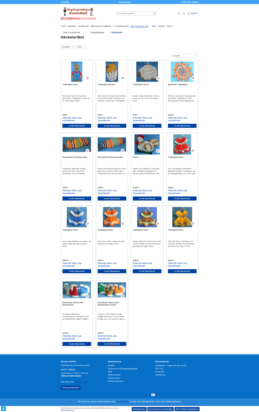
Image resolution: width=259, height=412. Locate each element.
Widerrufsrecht (114, 375)
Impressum (159, 372)
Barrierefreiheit (114, 378)
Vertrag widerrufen (70, 388)
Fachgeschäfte (125, 2)
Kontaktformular (81, 382)
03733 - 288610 (68, 370)
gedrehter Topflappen (178, 84)
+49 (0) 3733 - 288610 (189, 2)
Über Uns (159, 369)
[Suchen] (154, 13)
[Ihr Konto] (184, 13)
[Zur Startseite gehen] (78, 13)
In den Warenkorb (77, 126)
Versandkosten (122, 401)
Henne (136, 157)
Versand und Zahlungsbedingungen (122, 369)
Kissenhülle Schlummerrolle (74, 157)
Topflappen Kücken (106, 84)
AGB (110, 372)
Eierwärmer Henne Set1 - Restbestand (73, 304)
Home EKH (65, 2)
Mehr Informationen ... (68, 410)
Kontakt (111, 365)
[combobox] (134, 13)
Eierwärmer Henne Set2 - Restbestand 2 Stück (109, 304)
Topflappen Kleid (175, 157)
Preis (79, 47)
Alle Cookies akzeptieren (187, 409)
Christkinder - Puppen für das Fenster (170, 365)
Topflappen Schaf (141, 84)
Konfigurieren (139, 409)
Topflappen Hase (70, 84)
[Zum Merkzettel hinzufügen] (87, 78)
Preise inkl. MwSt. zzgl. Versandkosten (72, 119)
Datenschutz (160, 375)
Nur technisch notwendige (160, 409)
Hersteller (66, 47)
